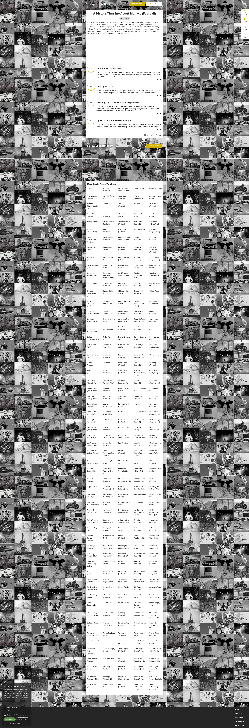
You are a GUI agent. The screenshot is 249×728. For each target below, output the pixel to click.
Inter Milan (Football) (153, 397)
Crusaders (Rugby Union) (108, 328)
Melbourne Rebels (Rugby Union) (139, 453)
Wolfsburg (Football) (122, 685)
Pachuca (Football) (137, 529)
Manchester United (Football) (93, 452)
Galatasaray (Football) (122, 371)
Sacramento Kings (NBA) (153, 572)
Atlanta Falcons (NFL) (139, 215)
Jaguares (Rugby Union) (124, 405)
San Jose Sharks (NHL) (109, 588)
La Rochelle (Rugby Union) (154, 413)
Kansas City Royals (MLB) (107, 413)
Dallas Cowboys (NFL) (155, 328)
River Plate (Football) (122, 572)
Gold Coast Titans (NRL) (91, 382)
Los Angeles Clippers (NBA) (123, 436)
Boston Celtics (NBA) (108, 258)
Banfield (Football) (106, 230)
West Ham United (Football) (155, 678)
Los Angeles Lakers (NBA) (92, 444)
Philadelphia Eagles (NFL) (92, 547)
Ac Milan (90, 188)
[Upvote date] (158, 80)
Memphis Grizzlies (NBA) (92, 462)
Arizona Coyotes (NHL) (155, 197)
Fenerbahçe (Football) (122, 364)
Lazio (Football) (108, 419)
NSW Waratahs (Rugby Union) (93, 521)
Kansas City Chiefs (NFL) (91, 413)
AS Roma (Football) (152, 205)
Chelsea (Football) (137, 284)
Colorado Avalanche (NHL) (93, 320)
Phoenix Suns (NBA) (139, 547)
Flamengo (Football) (153, 364)
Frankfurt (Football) (106, 371)
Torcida (105, 641)
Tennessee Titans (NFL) (122, 634)
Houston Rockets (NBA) (140, 389)
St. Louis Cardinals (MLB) (108, 624)
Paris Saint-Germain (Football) (91, 538)
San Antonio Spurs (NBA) (123, 580)
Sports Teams (124, 18)
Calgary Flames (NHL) (155, 266)
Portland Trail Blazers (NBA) (123, 555)
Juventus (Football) (152, 405)
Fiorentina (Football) (138, 364)
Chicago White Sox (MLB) (139, 292)
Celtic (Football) (93, 283)
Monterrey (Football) (107, 480)
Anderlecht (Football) (122, 197)
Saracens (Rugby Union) (155, 588)
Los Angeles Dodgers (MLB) (139, 436)
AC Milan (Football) (106, 189)
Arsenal (105, 204)
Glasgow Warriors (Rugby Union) (140, 372)
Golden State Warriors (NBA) (108, 382)
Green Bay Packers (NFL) (123, 382)
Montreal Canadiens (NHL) (124, 480)
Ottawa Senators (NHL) (124, 529)
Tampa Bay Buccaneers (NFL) (153, 625)
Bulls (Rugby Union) (138, 266)
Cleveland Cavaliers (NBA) (93, 312)
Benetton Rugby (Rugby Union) (124, 238)
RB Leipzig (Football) (153, 562)
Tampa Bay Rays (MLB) (109, 634)
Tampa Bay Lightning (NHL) (93, 634)
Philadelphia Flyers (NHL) (107, 547)
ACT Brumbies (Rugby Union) (123, 189)
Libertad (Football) (106, 428)
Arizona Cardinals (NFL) (139, 197)
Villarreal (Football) (122, 667)
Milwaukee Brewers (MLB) (154, 462)
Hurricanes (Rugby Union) (92, 397)
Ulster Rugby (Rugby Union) (139, 650)
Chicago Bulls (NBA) (108, 292)
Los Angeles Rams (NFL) (107, 444)
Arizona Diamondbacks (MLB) (92, 206)
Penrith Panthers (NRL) (139, 537)
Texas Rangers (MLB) (139, 634)
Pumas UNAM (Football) (154, 555)
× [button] (29, 685)
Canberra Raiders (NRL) (92, 274)
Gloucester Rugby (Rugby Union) (154, 372)
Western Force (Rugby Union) (139, 678)
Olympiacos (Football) (153, 521)
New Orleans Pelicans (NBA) (108, 495)
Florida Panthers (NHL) (93, 371)
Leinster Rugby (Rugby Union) (93, 428)
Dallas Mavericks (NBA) (93, 338)
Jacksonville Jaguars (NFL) (108, 405)
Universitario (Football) (92, 660)
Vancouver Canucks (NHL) (139, 660)
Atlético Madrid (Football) (108, 223)
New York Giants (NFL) (155, 495)
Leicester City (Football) (139, 420)
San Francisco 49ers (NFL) (154, 580)
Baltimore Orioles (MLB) (154, 223)
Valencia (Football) (121, 660)
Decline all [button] (23, 719)
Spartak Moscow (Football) (109, 614)
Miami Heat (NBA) (122, 462)
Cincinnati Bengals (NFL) (108, 302)
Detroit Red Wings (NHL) (107, 346)
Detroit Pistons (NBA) (93, 346)
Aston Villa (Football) (91, 215)
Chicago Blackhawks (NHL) (91, 293)
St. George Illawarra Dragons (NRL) (154, 615)
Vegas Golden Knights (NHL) (154, 660)
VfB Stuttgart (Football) (108, 667)
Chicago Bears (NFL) (154, 284)
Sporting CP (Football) (122, 614)
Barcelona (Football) (122, 230)
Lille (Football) (123, 427)
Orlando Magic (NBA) (92, 529)
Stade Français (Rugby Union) (139, 614)
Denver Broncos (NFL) (124, 338)
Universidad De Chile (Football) (155, 650)
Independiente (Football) (108, 397)
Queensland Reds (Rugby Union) (91, 563)
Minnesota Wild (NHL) (155, 470)
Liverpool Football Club (154, 428)
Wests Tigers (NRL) (92, 685)
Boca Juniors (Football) (123, 248)
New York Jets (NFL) (108, 503)
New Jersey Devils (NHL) (91, 495)
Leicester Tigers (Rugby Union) (155, 420)
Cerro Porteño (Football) (108, 284)
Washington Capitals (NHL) (139, 667)
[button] (16, 723)
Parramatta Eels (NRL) (109, 537)
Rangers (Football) (137, 562)
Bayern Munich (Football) (108, 238)
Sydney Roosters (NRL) (140, 624)
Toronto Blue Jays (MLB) (123, 642)
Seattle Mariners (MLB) (140, 596)
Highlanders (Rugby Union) (92, 389)
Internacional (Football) (92, 405)
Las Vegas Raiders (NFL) (92, 420)
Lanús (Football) (140, 412)
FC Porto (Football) (90, 364)
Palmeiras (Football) (153, 529)
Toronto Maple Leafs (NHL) (139, 642)
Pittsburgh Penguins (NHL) (155, 547)
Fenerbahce (107, 363)
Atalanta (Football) (106, 215)
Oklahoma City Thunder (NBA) (123, 521)
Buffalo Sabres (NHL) (123, 266)
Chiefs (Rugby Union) (154, 292)
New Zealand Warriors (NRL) (123, 511)
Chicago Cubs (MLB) (123, 292)
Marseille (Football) (122, 452)
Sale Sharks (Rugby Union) (108, 580)
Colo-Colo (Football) (153, 312)
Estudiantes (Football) (107, 356)
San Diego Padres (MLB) (139, 580)
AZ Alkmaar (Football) (138, 223)
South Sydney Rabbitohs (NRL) (93, 614)
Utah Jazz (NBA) (108, 659)
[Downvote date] (161, 80)
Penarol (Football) (121, 537)
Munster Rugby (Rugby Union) (140, 480)
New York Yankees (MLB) (108, 511)
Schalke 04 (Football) (107, 596)
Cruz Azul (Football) (122, 328)
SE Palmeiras (107, 603)
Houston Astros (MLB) (124, 389)
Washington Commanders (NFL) (154, 668)
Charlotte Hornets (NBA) (123, 284)
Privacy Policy (240, 725)
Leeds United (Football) (123, 420)
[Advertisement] (124, 49)
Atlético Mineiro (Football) (124, 223)
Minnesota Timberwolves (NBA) (108, 471)
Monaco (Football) (90, 480)
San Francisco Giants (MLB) (92, 588)
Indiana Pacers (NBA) (124, 397)
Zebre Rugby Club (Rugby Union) (139, 686)
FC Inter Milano (155, 355)
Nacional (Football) (152, 480)
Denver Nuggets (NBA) (140, 338)
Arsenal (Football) (121, 205)
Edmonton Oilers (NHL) (93, 356)
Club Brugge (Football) (138, 312)
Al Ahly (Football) (155, 188)
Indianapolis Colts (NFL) (138, 397)
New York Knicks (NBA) (124, 503)
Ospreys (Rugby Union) (109, 529)
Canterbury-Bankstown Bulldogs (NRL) (108, 275)
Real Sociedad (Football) (108, 572)
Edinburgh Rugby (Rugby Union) (154, 347)
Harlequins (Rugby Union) (154, 382)
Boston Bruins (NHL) (92, 258)
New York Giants (140, 494)
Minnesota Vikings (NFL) (139, 470)
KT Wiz (120, 412)
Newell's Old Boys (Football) (139, 487)
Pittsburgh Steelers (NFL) (108, 555)
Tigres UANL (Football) (154, 634)
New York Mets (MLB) (155, 503)
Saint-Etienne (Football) (92, 580)
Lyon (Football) (123, 443)
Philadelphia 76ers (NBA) (154, 537)
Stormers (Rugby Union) (124, 624)
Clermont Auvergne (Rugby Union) (140, 303)
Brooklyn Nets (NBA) (92, 266)
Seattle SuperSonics (91, 604)
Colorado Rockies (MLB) (109, 320)
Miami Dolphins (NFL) (109, 462)
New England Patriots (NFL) (154, 487)
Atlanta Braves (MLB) (123, 215)
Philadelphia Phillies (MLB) (123, 547)
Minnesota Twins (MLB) (123, 470)
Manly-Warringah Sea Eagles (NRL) (108, 453)
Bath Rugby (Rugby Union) (154, 230)
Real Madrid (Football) (91, 572)
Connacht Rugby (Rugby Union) (140, 320)
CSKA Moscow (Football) (139, 328)
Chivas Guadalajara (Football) (91, 303)
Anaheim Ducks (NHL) (108, 197)
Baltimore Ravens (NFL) (92, 230)
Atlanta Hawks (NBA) (154, 215)
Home (237, 710)
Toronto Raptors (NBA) (155, 642)
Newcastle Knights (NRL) (123, 487)
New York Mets (139, 502)
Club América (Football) (123, 312)
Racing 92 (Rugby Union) (109, 562)
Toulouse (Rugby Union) (109, 650)
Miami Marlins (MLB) (139, 462)
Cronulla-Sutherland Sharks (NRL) (92, 329)
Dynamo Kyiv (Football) (139, 346)
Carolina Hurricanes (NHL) (138, 275)
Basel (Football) (139, 229)
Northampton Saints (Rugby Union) (139, 512)
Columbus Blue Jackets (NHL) (124, 320)
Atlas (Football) (92, 222)
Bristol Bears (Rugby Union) (154, 258)
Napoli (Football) (93, 486)
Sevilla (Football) (124, 603)
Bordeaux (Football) (137, 248)
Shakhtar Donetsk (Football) (137, 605)
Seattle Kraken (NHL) (123, 596)
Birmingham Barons (92, 248)
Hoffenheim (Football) (107, 389)
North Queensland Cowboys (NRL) (154, 512)
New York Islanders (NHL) (93, 503)
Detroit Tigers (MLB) (123, 346)
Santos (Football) (124, 587)
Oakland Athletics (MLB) (108, 521)
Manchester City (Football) (155, 444)
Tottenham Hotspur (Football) (91, 651)
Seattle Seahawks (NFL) (155, 596)
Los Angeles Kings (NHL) (154, 436)
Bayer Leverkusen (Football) (91, 239)
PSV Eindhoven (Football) (139, 555)
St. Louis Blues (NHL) (92, 624)
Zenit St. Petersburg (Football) (153, 686)
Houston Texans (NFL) (155, 389)
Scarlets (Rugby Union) (93, 596)
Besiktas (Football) (152, 238)
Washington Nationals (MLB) (93, 678)
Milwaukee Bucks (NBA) (91, 470)
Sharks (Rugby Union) (154, 604)
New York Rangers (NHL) (92, 511)
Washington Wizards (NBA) (108, 678)
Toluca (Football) (93, 641)
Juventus (137, 404)
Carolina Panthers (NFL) (154, 274)
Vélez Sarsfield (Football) (92, 667)
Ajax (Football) (139, 188)
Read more (7, 703)
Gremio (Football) (137, 382)
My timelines (154, 4)
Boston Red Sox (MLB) (124, 258)
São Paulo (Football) (137, 588)
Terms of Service (241, 721)
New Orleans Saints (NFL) (123, 495)
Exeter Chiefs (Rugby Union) (139, 356)
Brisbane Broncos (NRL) (139, 258)
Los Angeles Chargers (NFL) (108, 436)
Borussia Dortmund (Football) (153, 249)
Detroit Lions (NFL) (154, 338)
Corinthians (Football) (153, 320)
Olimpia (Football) (137, 521)
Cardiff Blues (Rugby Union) (123, 274)
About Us (238, 714)
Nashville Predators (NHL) (109, 487)
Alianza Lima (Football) (92, 197)
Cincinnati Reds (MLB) (124, 302)
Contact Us (239, 717)
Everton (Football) (121, 356)
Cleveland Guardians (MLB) (109, 312)
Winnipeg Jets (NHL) (108, 685)
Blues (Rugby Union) (108, 248)
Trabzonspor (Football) (123, 650)
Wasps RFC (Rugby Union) (123, 678)
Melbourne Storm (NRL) (153, 452)
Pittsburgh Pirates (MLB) (92, 555)
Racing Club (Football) (122, 562)
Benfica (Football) (137, 238)
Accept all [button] (9, 719)
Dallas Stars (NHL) (107, 338)
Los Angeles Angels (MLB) (92, 436)
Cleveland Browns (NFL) (154, 302)
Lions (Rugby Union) (139, 428)
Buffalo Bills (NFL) (107, 266)
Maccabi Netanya (137, 444)
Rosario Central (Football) (140, 572)
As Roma (137, 204)
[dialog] (16, 704)
